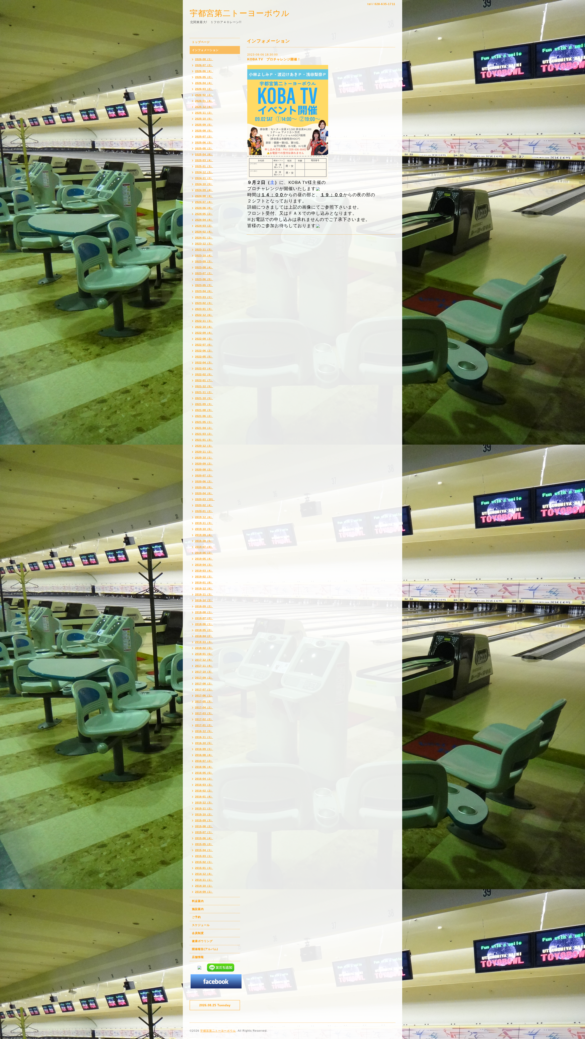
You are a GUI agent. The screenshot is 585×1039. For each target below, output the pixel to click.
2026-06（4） (204, 71)
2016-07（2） (204, 761)
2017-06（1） (204, 695)
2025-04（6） (204, 154)
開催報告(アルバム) (205, 949)
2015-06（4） (204, 838)
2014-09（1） (204, 891)
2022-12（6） (204, 315)
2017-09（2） (204, 677)
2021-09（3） (204, 404)
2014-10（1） (204, 885)
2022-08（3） (204, 338)
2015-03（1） (204, 856)
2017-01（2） (204, 725)
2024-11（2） (204, 178)
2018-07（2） (204, 618)
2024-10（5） (204, 184)
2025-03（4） (204, 160)
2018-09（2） (204, 606)
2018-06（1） (204, 624)
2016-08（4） (204, 755)
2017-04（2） (204, 707)
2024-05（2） (204, 213)
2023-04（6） (204, 291)
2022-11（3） (204, 320)
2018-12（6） (204, 588)
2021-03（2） (204, 433)
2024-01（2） (204, 237)
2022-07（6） (204, 344)
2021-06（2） (204, 416)
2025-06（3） (204, 142)
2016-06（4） (204, 766)
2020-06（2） (204, 481)
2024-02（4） (204, 231)
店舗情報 (198, 957)
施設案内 (198, 909)
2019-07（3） (204, 546)
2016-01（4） (204, 796)
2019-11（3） (204, 523)
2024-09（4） (204, 190)
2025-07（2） (204, 136)
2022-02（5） (204, 374)
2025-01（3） (204, 166)
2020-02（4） (204, 505)
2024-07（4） (204, 202)
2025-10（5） (204, 118)
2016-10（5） (204, 743)
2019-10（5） (204, 529)
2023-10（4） (204, 255)
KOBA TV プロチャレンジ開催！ (274, 59)
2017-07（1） (204, 689)
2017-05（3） (204, 701)
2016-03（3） (204, 784)
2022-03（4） (204, 368)
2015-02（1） (204, 862)
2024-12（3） (204, 172)
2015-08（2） (204, 826)
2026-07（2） (204, 65)
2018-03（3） (204, 642)
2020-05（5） (204, 487)
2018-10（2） (204, 600)
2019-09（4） (204, 535)
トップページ (201, 42)
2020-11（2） (204, 451)
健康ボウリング (202, 941)
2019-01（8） (204, 582)
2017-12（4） (204, 659)
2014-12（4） (204, 874)
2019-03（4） (204, 570)
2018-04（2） (204, 636)
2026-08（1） (204, 59)
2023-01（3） (204, 309)
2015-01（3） (204, 868)
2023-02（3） (204, 303)
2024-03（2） (204, 225)
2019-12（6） (204, 517)
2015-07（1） (204, 832)
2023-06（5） (204, 279)
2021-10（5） (204, 398)
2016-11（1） (204, 737)
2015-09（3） (204, 820)
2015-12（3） (204, 802)
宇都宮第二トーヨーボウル (240, 13)
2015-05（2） (204, 844)
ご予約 (196, 917)
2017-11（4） (204, 665)
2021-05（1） (204, 422)
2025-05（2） (204, 148)
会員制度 (198, 933)
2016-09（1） (204, 749)
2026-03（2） (204, 89)
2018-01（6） (204, 653)
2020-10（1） (204, 457)
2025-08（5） (204, 130)
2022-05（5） (204, 356)
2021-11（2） (204, 392)
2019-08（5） (204, 541)
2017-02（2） (204, 719)
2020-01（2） (204, 511)
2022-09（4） (204, 332)
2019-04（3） (204, 564)
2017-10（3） (204, 671)
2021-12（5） (204, 386)
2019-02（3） (204, 576)
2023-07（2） (204, 273)
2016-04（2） (204, 778)
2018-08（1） (204, 612)
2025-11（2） (204, 112)
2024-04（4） (204, 219)
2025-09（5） (204, 124)
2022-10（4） (204, 326)
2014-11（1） (204, 879)
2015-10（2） (204, 814)
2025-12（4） (204, 106)
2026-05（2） (204, 77)
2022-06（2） (204, 350)
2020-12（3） (204, 445)
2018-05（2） (204, 630)
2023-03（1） (204, 297)
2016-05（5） (204, 772)
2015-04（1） (204, 850)
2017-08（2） (204, 683)
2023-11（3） (204, 249)
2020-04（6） (204, 493)
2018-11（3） (204, 594)
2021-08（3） (204, 410)
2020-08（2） (204, 469)
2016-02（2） (204, 790)
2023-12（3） (204, 243)
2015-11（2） (204, 808)
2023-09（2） (204, 261)
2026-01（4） (204, 100)
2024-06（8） (204, 208)
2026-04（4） (204, 83)
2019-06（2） (204, 552)
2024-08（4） (204, 196)
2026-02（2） (204, 95)
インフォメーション (205, 50)
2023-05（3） (204, 285)
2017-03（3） (204, 713)
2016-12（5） (204, 731)
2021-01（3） (204, 439)
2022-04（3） (204, 362)
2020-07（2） (204, 475)
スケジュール (201, 925)
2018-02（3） (204, 648)
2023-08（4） (204, 267)
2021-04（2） (204, 428)
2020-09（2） (204, 463)
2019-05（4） (204, 558)
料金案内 (198, 901)
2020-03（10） (205, 499)
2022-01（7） (204, 380)
